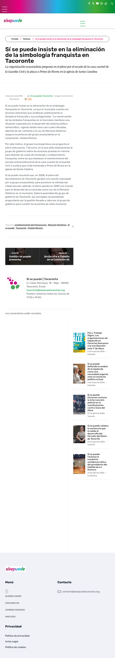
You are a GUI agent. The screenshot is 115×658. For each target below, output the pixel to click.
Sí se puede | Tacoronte (42, 96)
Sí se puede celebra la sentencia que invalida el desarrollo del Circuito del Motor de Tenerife (98, 432)
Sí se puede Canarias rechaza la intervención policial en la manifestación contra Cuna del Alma (97, 403)
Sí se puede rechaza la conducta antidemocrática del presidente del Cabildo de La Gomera (97, 462)
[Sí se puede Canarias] (13, 20)
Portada (14, 39)
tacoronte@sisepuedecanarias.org (46, 290)
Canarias (91, 354)
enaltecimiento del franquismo (31, 225)
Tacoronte (14, 99)
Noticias (26, 39)
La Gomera (92, 475)
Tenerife (91, 416)
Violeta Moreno (35, 228)
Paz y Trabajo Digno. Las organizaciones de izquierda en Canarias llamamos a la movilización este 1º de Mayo (97, 341)
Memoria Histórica (57, 225)
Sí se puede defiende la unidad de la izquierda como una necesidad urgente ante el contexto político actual (97, 372)
